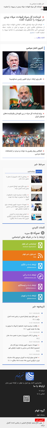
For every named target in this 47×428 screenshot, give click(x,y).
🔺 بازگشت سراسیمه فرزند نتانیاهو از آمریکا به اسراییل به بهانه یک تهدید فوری (18, 197)
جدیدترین (39, 171)
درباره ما (42, 390)
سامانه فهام (41, 415)
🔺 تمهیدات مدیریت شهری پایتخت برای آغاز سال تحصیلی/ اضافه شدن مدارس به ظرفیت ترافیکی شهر (17, 206)
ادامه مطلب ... (39, 37)
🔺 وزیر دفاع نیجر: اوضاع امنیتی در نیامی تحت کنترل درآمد (18, 187)
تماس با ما (41, 393)
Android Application (29, 245)
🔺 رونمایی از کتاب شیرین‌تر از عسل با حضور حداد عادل (17, 178)
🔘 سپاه (39, 233)
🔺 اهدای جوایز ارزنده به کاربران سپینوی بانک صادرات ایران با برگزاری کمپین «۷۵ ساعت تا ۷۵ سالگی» (18, 216)
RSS (29, 255)
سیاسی (33, 3)
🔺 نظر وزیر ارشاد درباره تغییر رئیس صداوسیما (26, 79)
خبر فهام (41, 3)
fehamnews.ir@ (27, 286)
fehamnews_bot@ (29, 276)
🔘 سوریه (29, 233)
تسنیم (32, 32)
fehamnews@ (28, 266)
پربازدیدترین (31, 171)
